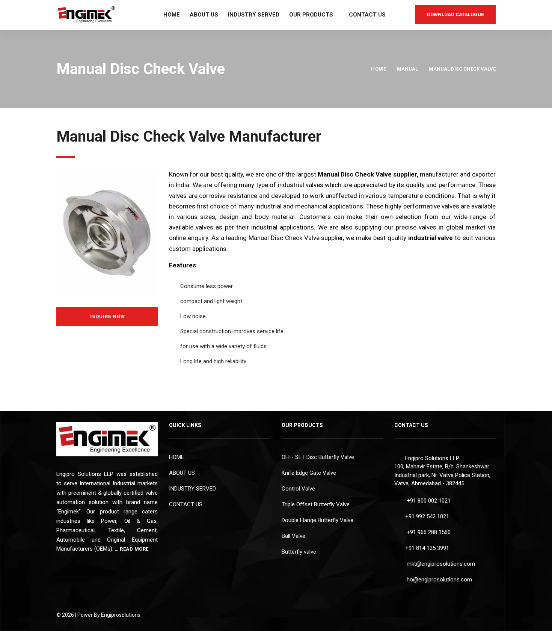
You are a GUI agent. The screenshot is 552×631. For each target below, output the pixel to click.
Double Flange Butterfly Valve (317, 520)
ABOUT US (204, 14)
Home (378, 69)
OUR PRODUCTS (311, 14)
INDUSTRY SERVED (253, 14)
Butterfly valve (299, 551)
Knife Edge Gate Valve (309, 472)
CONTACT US (367, 14)
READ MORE (135, 549)
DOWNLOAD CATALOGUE (455, 14)
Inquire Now (107, 316)
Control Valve (298, 488)
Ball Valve (293, 536)
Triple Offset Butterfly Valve (316, 504)
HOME (171, 14)
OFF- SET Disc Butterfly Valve (318, 457)
